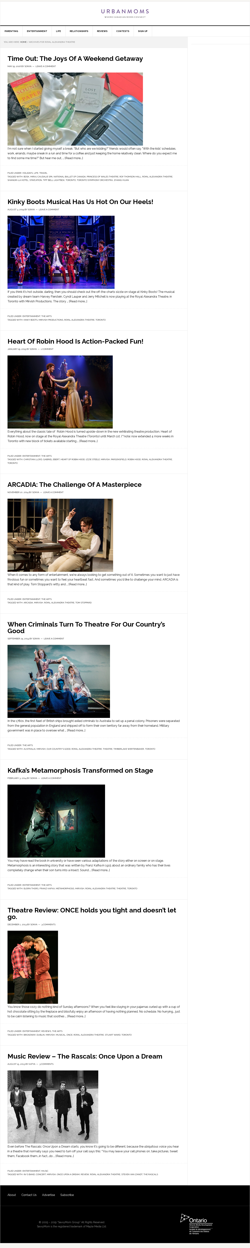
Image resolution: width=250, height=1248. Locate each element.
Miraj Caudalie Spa (41, 176)
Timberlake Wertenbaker (128, 749)
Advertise (48, 1195)
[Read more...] (74, 158)
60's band (29, 1174)
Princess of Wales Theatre (102, 176)
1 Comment (47, 349)
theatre (107, 749)
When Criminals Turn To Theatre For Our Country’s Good (86, 627)
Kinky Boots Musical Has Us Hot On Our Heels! (80, 202)
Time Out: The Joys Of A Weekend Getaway (75, 58)
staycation (35, 180)
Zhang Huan (121, 180)
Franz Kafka (47, 888)
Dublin (41, 1035)
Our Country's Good (58, 749)
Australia (30, 749)
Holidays (28, 173)
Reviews (46, 1031)
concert (41, 1174)
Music (44, 1171)
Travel (43, 173)
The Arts (46, 316)
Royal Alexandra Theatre (157, 176)
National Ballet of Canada (70, 176)
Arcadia (28, 602)
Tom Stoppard (83, 602)
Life (36, 173)
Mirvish (105, 459)
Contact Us (29, 1195)
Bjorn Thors (31, 888)
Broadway (30, 1035)
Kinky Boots (31, 320)
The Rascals (150, 1174)
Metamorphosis (65, 888)
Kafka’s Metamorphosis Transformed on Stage (80, 770)
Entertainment (31, 316)
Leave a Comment (46, 66)
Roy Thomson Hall (130, 176)
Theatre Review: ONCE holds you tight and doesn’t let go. (92, 913)
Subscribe (67, 1195)
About (12, 1195)
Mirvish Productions (51, 320)
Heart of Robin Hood (73, 459)
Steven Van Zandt (131, 1174)
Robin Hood (134, 459)
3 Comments (48, 924)
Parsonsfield (118, 459)
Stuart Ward (112, 1035)
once (69, 1035)
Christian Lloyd (33, 459)
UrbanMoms (125, 13)
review (85, 1174)
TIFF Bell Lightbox (54, 180)
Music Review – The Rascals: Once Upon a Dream (85, 1056)
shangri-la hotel (18, 180)
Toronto (71, 180)
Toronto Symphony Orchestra (95, 180)
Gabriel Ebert (51, 459)
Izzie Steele (93, 459)
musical (61, 1035)
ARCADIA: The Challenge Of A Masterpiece (75, 484)
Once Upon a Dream (68, 1174)
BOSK (26, 176)
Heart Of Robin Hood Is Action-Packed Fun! (75, 341)
